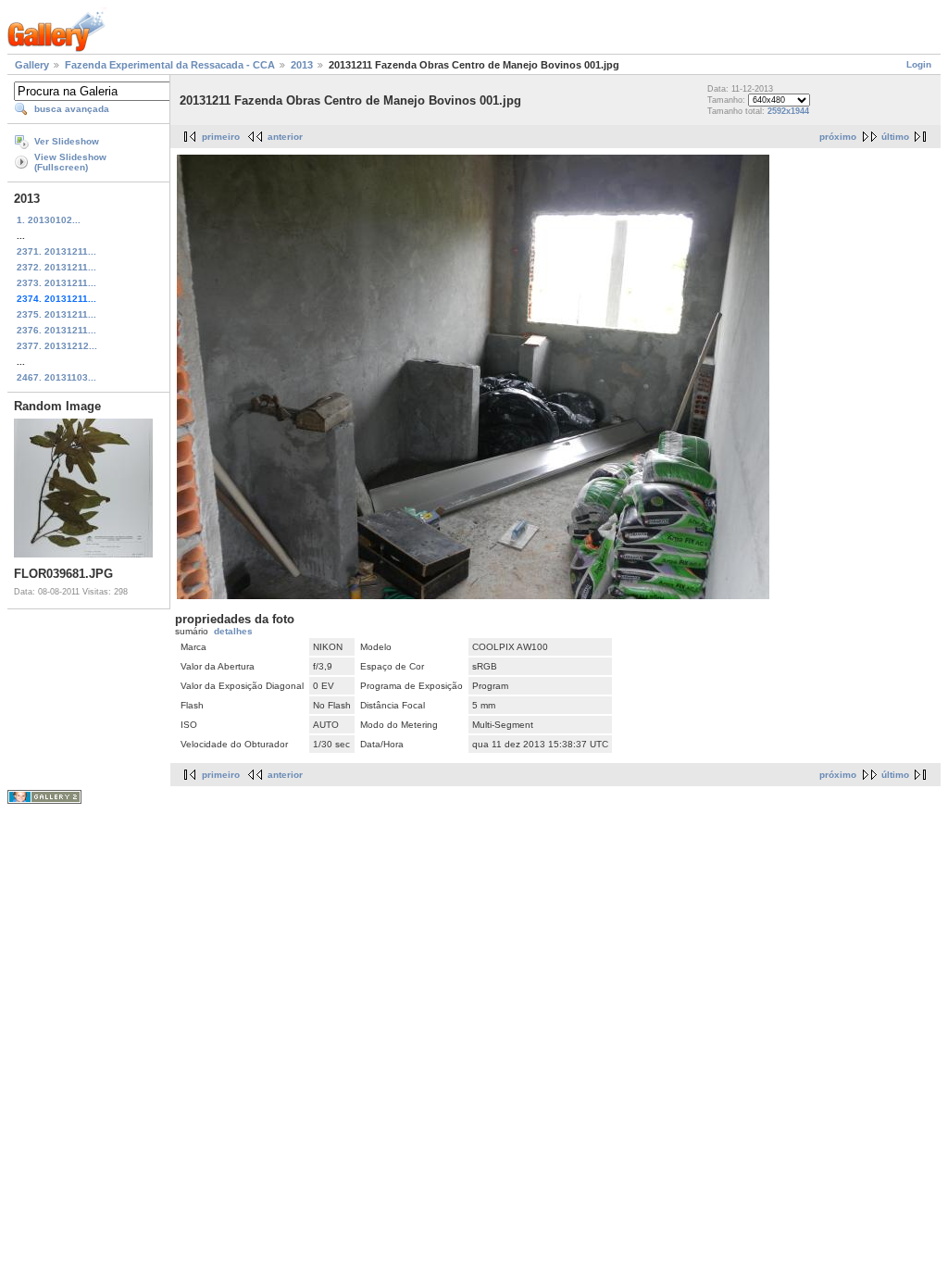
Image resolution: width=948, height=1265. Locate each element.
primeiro (221, 137)
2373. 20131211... (56, 283)
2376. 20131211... (56, 330)
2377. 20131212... (57, 346)
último (895, 137)
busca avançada (71, 109)
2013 (302, 64)
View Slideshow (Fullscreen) (70, 162)
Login (918, 64)
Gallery (32, 64)
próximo (837, 137)
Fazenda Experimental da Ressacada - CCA (170, 64)
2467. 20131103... (56, 377)
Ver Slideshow (66, 141)
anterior (285, 137)
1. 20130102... (49, 220)
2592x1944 (788, 111)
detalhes (233, 631)
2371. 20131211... (56, 251)
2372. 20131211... (56, 267)
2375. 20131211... (56, 314)
